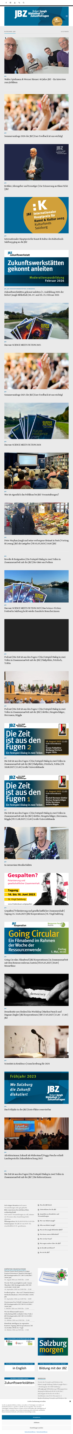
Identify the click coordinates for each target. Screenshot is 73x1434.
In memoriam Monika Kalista (18, 865)
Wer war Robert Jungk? (47, 1221)
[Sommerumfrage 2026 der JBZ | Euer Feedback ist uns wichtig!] (36, 112)
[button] (70, 1401)
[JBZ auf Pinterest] (19, 2)
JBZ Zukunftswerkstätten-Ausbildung (21, 289)
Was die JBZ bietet (46, 1205)
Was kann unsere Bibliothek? (49, 1234)
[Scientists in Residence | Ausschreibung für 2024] (36, 1042)
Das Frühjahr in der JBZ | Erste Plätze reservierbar (27, 1109)
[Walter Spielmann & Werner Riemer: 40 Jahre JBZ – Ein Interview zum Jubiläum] (36, 55)
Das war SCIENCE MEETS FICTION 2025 (22, 345)
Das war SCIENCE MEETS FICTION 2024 (22, 444)
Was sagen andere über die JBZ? (50, 1243)
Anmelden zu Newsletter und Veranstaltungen (48, 1215)
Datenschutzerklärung (30, 1431)
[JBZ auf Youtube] (15, 2)
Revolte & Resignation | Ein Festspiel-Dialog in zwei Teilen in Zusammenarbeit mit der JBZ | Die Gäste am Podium (32, 561)
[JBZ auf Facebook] (6, 2)
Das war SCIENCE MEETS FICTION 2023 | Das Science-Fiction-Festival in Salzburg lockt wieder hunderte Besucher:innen (32, 610)
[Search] (23, 2)
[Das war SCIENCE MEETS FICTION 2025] (36, 321)
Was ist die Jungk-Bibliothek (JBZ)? (51, 1230)
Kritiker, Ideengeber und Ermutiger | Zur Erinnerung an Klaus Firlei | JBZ (36, 188)
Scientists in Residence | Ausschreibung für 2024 (27, 1063)
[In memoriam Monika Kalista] (36, 843)
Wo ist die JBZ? (45, 1252)
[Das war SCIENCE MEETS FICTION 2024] (36, 421)
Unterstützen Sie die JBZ (48, 1209)
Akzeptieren (36, 1417)
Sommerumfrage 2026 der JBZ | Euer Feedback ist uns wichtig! (33, 136)
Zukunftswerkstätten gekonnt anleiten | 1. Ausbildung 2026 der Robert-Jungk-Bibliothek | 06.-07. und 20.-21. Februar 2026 (34, 293)
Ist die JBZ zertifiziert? (47, 1248)
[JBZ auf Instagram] (10, 2)
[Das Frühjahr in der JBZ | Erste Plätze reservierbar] (36, 1088)
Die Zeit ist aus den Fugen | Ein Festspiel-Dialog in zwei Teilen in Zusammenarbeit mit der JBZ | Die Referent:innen (34, 1176)
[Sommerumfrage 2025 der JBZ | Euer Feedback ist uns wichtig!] (36, 371)
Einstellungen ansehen (36, 1428)
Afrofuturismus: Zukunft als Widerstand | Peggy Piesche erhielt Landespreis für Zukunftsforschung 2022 (33, 1157)
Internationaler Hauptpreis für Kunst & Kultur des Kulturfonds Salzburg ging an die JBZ (33, 240)
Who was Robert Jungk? (47, 1225)
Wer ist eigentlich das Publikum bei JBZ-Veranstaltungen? (31, 494)
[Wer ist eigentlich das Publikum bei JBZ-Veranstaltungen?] (36, 471)
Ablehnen (36, 1422)
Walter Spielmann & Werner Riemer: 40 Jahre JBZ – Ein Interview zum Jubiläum (35, 81)
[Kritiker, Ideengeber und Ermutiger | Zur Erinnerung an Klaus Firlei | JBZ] (36, 162)
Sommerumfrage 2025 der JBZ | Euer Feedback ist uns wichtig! (33, 394)
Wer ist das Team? (46, 1239)
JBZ (5, 76)
